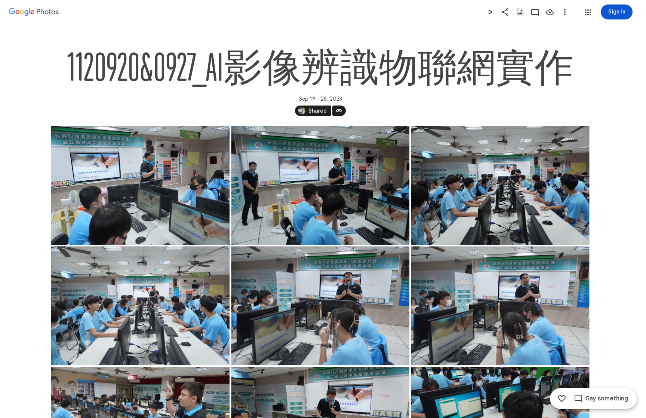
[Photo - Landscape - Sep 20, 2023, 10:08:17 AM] (140, 305)
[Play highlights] (490, 12)
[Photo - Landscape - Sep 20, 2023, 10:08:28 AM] (500, 305)
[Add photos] (520, 11)
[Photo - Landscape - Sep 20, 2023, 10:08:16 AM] (500, 185)
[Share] (505, 11)
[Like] (561, 398)
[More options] (564, 11)
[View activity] (534, 11)
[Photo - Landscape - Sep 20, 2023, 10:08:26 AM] (320, 305)
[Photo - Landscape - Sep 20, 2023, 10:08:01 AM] (140, 185)
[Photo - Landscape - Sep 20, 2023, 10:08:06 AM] (320, 185)
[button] (588, 12)
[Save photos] (549, 11)
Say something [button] (607, 398)
